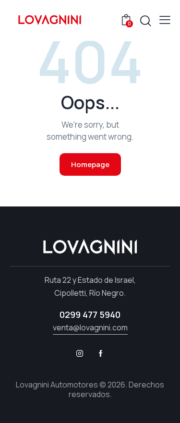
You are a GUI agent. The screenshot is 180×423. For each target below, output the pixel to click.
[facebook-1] (100, 353)
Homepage (90, 164)
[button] (164, 19)
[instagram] (79, 353)
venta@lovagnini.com (90, 327)
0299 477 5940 (90, 314)
